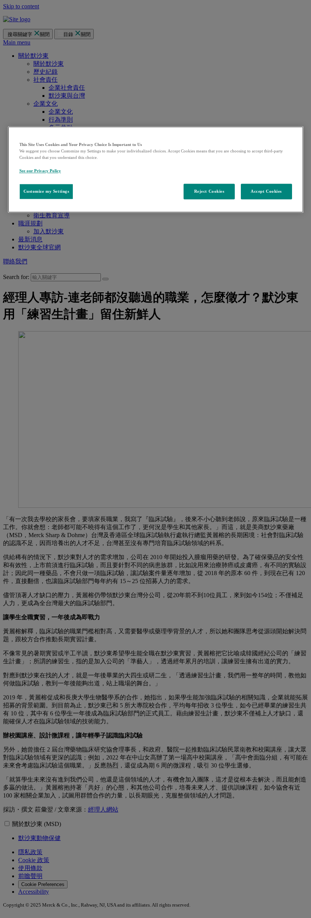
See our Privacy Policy (40, 170)
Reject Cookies (209, 191)
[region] (155, 170)
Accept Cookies (266, 191)
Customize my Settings (46, 191)
